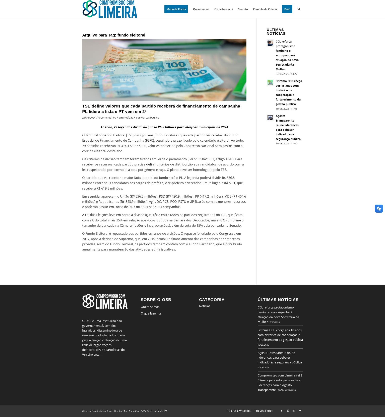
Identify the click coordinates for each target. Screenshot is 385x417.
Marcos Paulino (150, 117)
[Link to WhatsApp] (294, 411)
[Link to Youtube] (300, 411)
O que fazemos (151, 313)
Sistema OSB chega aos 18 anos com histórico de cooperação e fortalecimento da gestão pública (280, 335)
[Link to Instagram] (288, 411)
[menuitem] (176, 9)
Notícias (128, 117)
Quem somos (150, 307)
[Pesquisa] (299, 9)
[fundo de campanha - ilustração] (164, 70)
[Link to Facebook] (282, 411)
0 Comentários (107, 117)
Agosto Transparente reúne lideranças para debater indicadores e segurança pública (280, 357)
